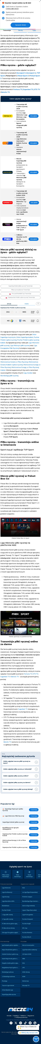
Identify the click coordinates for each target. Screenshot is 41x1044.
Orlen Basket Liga (7, 990)
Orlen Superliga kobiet (24, 337)
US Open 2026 (26, 954)
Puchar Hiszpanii (27, 919)
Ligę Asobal (27, 373)
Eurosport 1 (21, 73)
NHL (23, 963)
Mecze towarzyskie (28, 945)
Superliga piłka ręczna (9, 994)
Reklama (23, 1015)
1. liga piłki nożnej (7, 914)
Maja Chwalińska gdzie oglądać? (11, 949)
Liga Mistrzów (6, 888)
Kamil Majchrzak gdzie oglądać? (11, 958)
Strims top (25, 981)
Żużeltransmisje (29, 875)
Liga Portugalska (27, 914)
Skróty (20, 30)
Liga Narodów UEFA (8, 901)
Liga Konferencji (7, 892)
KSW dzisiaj (26, 972)
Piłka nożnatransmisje (5, 875)
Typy (34, 30)
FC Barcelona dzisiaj (8, 928)
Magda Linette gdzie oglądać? (11, 963)
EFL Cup (24, 928)
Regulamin (31, 1015)
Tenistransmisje (17, 875)
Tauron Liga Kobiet (8, 985)
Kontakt (9, 1015)
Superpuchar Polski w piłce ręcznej (12, 308)
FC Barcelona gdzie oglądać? (11, 923)
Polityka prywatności (21, 1017)
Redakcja (16, 1015)
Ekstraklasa (5, 905)
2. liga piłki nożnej (7, 919)
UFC (23, 967)
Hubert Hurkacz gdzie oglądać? (11, 954)
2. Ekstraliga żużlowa (8, 976)
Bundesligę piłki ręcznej (9, 376)
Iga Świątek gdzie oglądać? (10, 945)
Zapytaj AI (36, 1039)
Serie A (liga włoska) (28, 905)
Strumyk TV (25, 985)
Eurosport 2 (31, 73)
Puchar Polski (6, 910)
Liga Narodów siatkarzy (29, 949)
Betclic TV (5, 92)
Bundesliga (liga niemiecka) (31, 901)
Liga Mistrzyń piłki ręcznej (20, 345)
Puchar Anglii (26, 923)
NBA (23, 958)
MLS (23, 888)
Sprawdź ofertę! (20, 25)
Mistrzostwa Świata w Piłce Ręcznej (14, 362)
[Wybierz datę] (38, 303)
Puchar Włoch (26, 937)
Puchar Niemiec (27, 932)
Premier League (27, 896)
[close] (39, 1)
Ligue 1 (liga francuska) (29, 910)
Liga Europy (5, 896)
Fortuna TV (17, 89)
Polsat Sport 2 (23, 76)
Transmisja (34, 809)
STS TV (37, 89)
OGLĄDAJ (33, 116)
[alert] (20, 15)
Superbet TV (28, 89)
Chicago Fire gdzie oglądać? (11, 932)
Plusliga (4, 981)
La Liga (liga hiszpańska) (30, 892)
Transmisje (7, 30)
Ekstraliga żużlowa (8, 972)
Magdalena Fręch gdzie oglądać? (11, 967)
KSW (23, 976)
